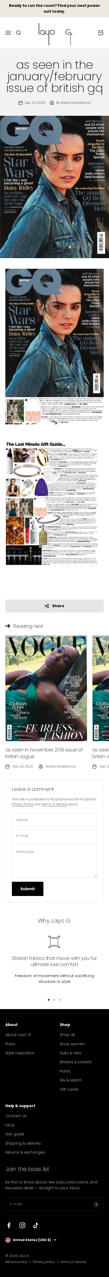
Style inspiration (20, 1053)
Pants (65, 1071)
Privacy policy (44, 1262)
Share (58, 606)
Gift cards (69, 1089)
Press (10, 1044)
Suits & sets (70, 1053)
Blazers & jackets (76, 1062)
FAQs (10, 1125)
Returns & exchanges (25, 1152)
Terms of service (73, 1262)
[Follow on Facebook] (8, 1225)
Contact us (15, 1115)
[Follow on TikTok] (35, 1225)
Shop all (67, 1034)
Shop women (72, 1044)
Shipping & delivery (23, 1143)
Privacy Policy (22, 804)
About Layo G (18, 1034)
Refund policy (16, 1262)
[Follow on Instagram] (22, 1225)
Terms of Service (54, 804)
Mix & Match (71, 1080)
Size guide (14, 1134)
